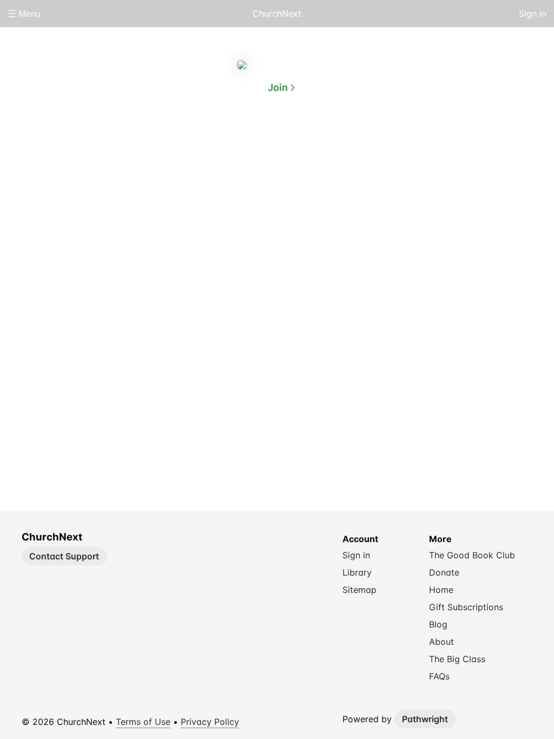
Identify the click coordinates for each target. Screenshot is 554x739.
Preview (320, 139)
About (234, 139)
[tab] (233, 140)
